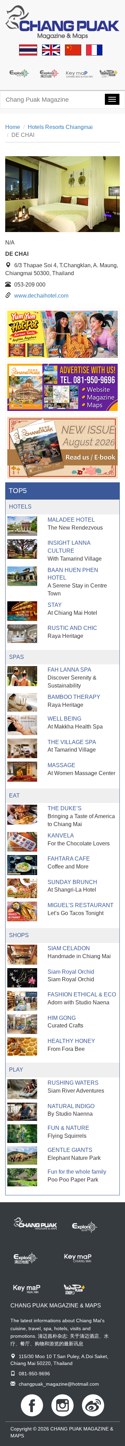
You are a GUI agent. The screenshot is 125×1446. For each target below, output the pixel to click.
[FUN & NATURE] (22, 1133)
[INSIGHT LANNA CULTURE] (22, 549)
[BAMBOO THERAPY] (22, 702)
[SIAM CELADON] (22, 954)
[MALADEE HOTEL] (22, 526)
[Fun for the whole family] (22, 1177)
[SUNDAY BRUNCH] (22, 888)
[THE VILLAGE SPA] (22, 749)
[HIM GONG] (22, 1024)
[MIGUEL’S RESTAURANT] (22, 911)
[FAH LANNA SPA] (22, 676)
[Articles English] (51, 50)
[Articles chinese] (73, 50)
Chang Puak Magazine (37, 99)
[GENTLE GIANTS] (22, 1155)
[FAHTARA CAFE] (22, 865)
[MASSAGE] (22, 771)
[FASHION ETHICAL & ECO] (22, 1001)
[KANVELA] (22, 842)
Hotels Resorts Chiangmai (60, 127)
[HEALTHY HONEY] (22, 1046)
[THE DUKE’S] (22, 814)
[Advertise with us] (62, 387)
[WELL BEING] (22, 725)
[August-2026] (62, 448)
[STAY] (22, 611)
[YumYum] (62, 334)
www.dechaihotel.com (41, 296)
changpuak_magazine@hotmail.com (59, 1384)
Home (12, 127)
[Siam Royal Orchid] (22, 978)
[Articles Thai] (28, 50)
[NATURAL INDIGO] (22, 1112)
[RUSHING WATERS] (22, 1089)
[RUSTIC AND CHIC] (22, 633)
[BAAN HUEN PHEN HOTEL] (22, 576)
